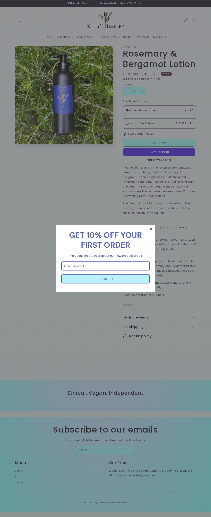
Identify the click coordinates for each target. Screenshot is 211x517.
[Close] (151, 229)
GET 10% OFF (106, 279)
